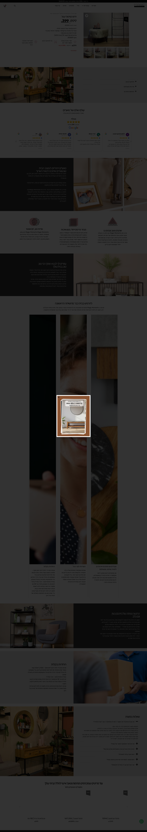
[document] (73, 416)
